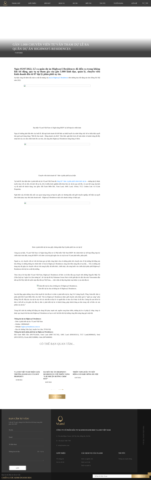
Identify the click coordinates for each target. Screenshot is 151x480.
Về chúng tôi (60, 459)
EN (147, 3)
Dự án (75, 3)
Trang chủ (16, 3)
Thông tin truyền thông (125, 459)
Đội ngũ (47, 3)
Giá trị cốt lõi (60, 462)
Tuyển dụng (118, 3)
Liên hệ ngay (140, 476)
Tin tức (102, 3)
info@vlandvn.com (63, 445)
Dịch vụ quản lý (86, 465)
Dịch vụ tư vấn (85, 462)
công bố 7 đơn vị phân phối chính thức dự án (71, 181)
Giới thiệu (32, 3)
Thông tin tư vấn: (14, 451)
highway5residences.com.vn (30, 327)
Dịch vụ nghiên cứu (87, 459)
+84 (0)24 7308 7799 (64, 441)
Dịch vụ (62, 3)
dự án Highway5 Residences (58, 78)
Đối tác (89, 3)
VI (143, 3)
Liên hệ (134, 3)
